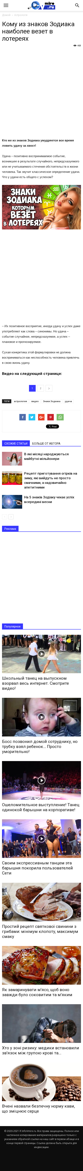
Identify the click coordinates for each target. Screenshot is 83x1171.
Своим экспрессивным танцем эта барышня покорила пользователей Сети (37, 868)
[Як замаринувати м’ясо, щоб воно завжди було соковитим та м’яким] (41, 965)
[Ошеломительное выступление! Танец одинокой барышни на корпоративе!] (41, 780)
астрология (20, 401)
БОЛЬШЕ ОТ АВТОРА (46, 443)
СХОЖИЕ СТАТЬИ (15, 443)
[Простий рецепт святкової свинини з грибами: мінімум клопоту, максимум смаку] (41, 902)
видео (35, 401)
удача (68, 401)
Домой (6, 15)
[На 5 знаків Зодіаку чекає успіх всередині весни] (12, 502)
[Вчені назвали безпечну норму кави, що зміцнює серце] (41, 1081)
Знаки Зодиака (51, 401)
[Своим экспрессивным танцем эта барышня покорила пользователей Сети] (41, 838)
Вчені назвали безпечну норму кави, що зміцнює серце (38, 1109)
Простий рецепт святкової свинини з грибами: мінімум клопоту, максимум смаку (40, 931)
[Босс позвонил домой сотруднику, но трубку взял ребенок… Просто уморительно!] (41, 717)
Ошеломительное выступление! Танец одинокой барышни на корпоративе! (40, 807)
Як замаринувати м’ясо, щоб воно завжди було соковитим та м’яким (37, 992)
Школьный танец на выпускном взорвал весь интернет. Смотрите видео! (35, 683)
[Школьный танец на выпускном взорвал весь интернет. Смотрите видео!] (41, 654)
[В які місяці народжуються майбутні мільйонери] (12, 459)
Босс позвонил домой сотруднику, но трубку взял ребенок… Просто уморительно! (40, 746)
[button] (77, 5)
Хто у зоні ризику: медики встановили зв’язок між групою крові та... (40, 1050)
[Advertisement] (41, 92)
